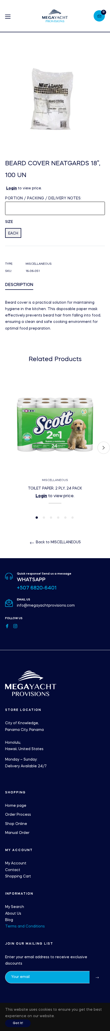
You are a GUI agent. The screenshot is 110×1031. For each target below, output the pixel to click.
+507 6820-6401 (37, 588)
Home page (15, 806)
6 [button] (72, 517)
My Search (14, 907)
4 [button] (58, 517)
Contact (12, 870)
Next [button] (103, 448)
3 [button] (51, 517)
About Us (13, 913)
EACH (13, 233)
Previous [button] (6, 448)
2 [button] (44, 517)
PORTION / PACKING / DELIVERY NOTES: (43, 198)
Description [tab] (19, 285)
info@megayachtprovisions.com (46, 605)
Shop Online (16, 824)
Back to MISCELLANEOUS (58, 542)
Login (11, 188)
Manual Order (17, 833)
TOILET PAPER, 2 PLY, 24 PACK (55, 488)
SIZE (9, 222)
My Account (15, 863)
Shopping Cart (18, 876)
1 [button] (37, 517)
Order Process (18, 814)
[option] (55, 447)
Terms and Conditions (25, 926)
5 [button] (65, 517)
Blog (9, 920)
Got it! (18, 1023)
